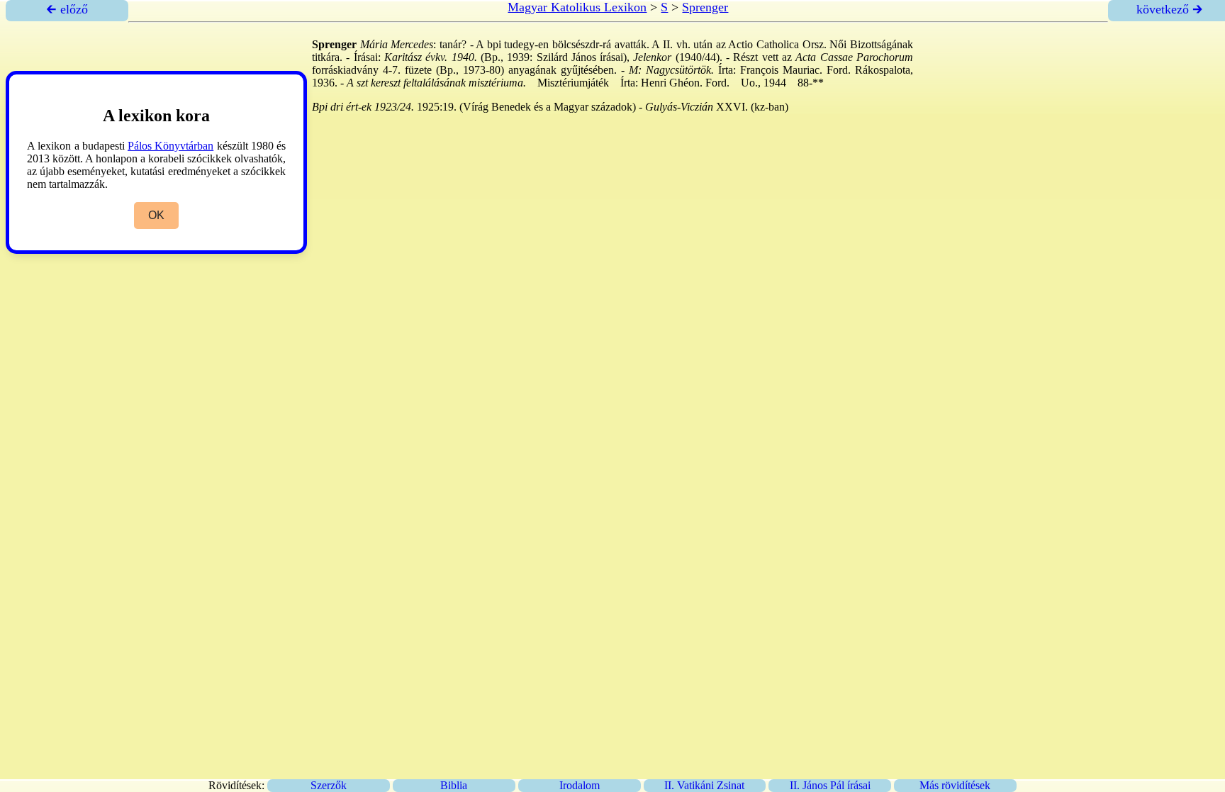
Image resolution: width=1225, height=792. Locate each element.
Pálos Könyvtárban (170, 146)
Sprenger (705, 7)
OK (156, 215)
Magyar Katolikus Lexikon (577, 7)
